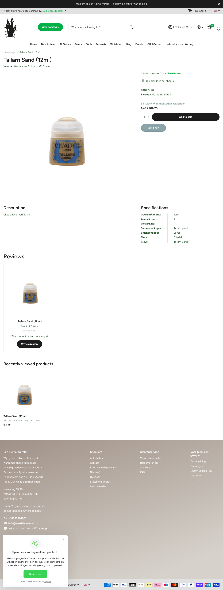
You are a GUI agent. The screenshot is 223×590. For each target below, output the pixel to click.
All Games (65, 44)
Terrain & (101, 44)
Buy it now (154, 127)
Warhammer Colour (24, 66)
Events (139, 44)
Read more (174, 73)
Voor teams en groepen (199, 453)
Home (33, 44)
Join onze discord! (53, 10)
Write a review (29, 343)
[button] (1, 11)
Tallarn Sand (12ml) (15, 416)
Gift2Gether (154, 44)
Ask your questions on (27, 528)
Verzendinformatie (150, 458)
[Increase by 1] (149, 114)
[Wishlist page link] (218, 28)
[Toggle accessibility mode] (190, 11)
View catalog (49, 26)
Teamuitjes (196, 466)
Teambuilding (198, 461)
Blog (128, 44)
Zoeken (131, 27)
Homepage (9, 52)
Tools (89, 44)
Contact (94, 462)
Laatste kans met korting (179, 44)
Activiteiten (96, 458)
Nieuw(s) (95, 472)
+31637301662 (17, 518)
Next (65, 10)
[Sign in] (200, 27)
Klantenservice (149, 452)
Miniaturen (116, 44)
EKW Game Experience (103, 467)
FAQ (142, 472)
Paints (78, 44)
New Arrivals (48, 44)
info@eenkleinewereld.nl (23, 523)
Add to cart (185, 116)
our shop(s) (168, 80)
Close (219, 4)
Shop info (96, 452)
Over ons (95, 476)
